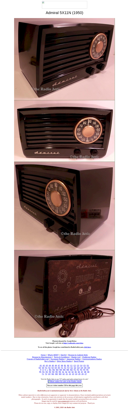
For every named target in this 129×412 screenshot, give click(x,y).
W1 (53, 374)
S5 (76, 372)
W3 (60, 374)
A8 (62, 365)
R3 (50, 372)
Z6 (83, 374)
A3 (47, 365)
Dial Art (63, 355)
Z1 (67, 374)
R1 (43, 372)
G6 (88, 368)
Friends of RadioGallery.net (38, 359)
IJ (43, 370)
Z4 (76, 374)
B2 (68, 365)
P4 (84, 370)
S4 (72, 372)
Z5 (79, 374)
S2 (66, 372)
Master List (75, 357)
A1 (41, 365)
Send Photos (79, 361)
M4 (60, 370)
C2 (75, 365)
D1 (88, 365)
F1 (62, 368)
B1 (65, 365)
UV (49, 374)
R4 (53, 372)
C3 (78, 365)
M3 (57, 370)
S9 (88, 372)
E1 (46, 368)
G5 (85, 368)
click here (87, 347)
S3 (69, 372)
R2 (47, 372)
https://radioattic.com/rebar (73, 343)
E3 (53, 368)
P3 (81, 370)
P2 (78, 370)
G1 (71, 368)
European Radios (57, 359)
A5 (53, 365)
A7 (59, 365)
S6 (79, 372)
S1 (63, 372)
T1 (43, 374)
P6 (40, 372)
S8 (85, 372)
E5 (59, 368)
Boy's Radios (49, 361)
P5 (87, 370)
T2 (46, 374)
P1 (75, 370)
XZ (63, 374)
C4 (81, 365)
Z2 (70, 374)
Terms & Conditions (61, 357)
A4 (50, 365)
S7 (82, 372)
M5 (64, 370)
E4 (56, 368)
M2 (53, 370)
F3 (68, 368)
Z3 (73, 374)
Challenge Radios (89, 357)
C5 (84, 365)
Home (43, 355)
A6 (56, 365)
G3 (78, 368)
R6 (60, 372)
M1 (50, 370)
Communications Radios (92, 359)
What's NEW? (53, 355)
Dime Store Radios (64, 361)
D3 (43, 368)
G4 (82, 368)
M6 (68, 370)
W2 (56, 374)
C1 (71, 365)
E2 (49, 368)
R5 (56, 372)
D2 (40, 368)
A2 (44, 365)
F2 (65, 368)
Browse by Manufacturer (42, 357)
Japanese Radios (73, 359)
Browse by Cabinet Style (78, 355)
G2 (75, 368)
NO (71, 370)
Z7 (86, 374)
